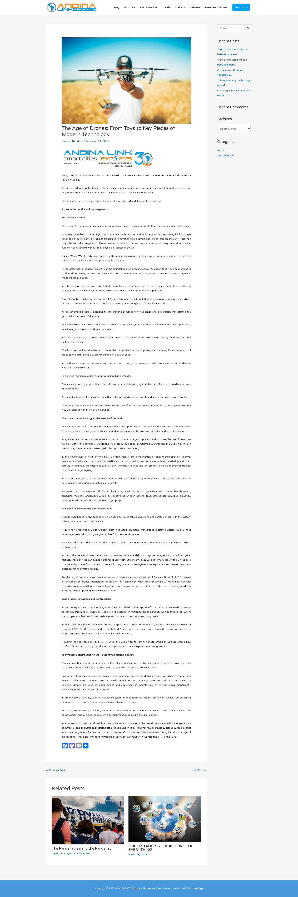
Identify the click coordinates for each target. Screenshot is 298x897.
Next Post (199, 770)
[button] (241, 7)
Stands (166, 7)
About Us (129, 7)
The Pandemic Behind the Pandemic (81, 849)
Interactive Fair (148, 7)
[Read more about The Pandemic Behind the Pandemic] (88, 820)
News (66, 141)
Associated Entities (216, 7)
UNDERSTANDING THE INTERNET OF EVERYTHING (160, 848)
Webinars (195, 7)
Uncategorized (67, 853)
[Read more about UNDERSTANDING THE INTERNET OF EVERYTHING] (164, 819)
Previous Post (55, 770)
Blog (116, 7)
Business (180, 7)
